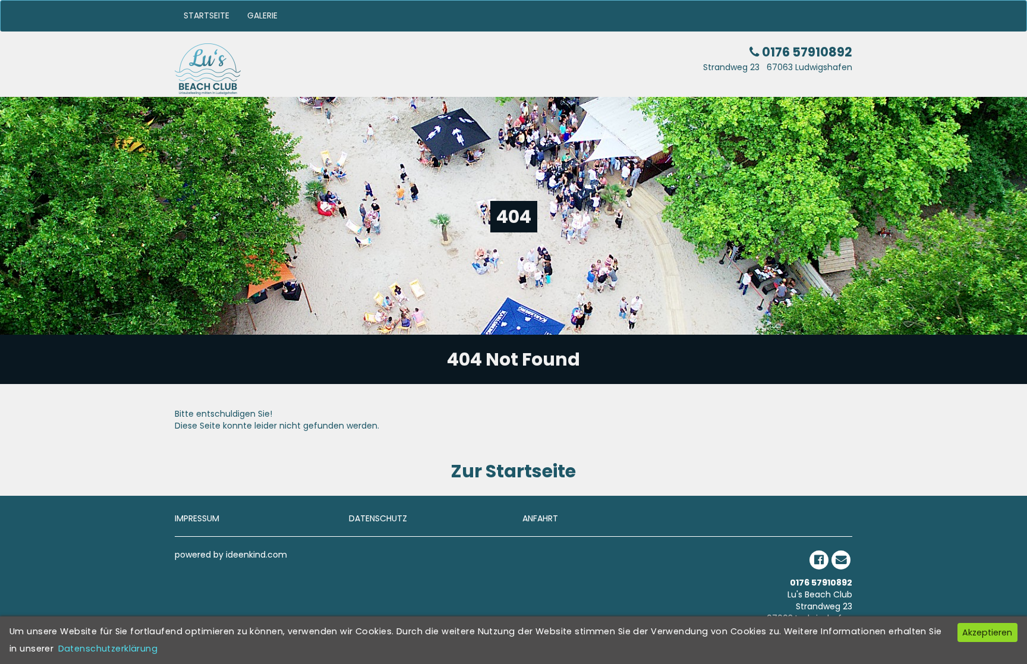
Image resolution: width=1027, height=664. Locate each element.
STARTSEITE (206, 15)
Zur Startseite (513, 471)
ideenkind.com (256, 555)
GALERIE (262, 15)
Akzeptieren (987, 632)
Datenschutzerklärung (108, 648)
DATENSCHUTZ (378, 518)
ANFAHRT (540, 518)
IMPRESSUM (197, 518)
